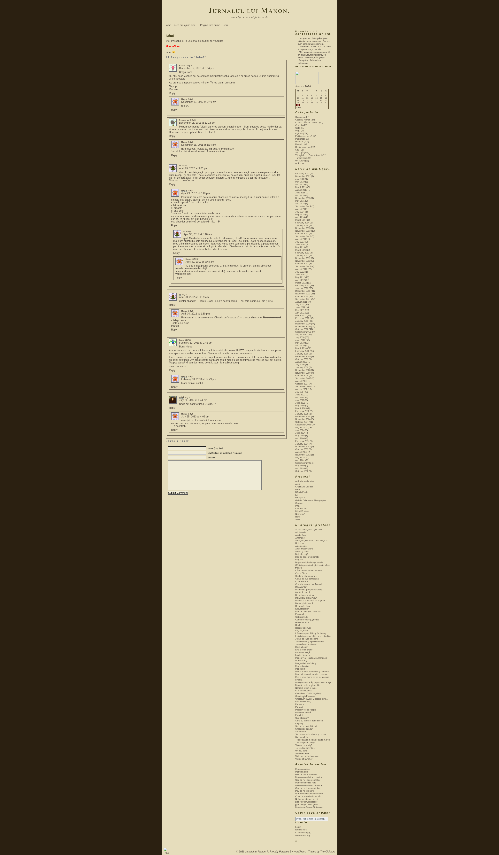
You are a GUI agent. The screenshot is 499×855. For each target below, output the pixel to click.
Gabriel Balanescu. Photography (310, 500)
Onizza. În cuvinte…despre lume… (311, 699)
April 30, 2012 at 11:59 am (194, 297)
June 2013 (300, 244)
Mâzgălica (300, 669)
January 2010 (301, 354)
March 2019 (301, 187)
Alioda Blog (300, 535)
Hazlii (297, 625)
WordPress (300, 851)
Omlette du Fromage (305, 696)
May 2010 (300, 343)
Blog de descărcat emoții (307, 557)
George (299, 503)
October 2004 (301, 422)
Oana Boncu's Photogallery (308, 693)
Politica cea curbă (303, 136)
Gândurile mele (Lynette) (307, 619)
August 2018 (301, 190)
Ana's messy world (304, 549)
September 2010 (303, 332)
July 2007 (299, 392)
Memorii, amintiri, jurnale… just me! (311, 674)
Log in (298, 827)
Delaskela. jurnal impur (306, 598)
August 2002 (301, 457)
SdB (297, 150)
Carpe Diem (301, 573)
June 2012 (300, 274)
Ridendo (299, 144)
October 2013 (301, 233)
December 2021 (303, 176)
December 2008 (303, 370)
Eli (296, 495)
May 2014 (300, 214)
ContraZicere (301, 581)
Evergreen (300, 497)
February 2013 (302, 253)
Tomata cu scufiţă (303, 745)
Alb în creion (301, 532)
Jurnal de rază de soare (306, 639)
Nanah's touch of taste (306, 688)
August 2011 (301, 302)
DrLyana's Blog (302, 606)
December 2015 (303, 198)
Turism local (301, 158)
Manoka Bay (301, 660)
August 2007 (301, 389)
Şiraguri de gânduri (304, 729)
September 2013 (303, 236)
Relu (297, 517)
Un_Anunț (300, 160)
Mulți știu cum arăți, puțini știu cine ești (313, 682)
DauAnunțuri (301, 587)
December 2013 (303, 228)
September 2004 (303, 425)
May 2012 (300, 277)
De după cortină (302, 592)
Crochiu (299, 125)
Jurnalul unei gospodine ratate (309, 641)
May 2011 (299, 310)
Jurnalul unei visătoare (306, 644)
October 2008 (301, 375)
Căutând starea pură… (306, 576)
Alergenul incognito (309, 802)
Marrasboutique (302, 666)
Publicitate (300, 139)
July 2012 (299, 272)
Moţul (297, 130)
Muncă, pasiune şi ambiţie (307, 685)
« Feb (298, 107)
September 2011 (303, 299)
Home (168, 25)
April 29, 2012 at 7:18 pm (195, 193)
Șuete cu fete (301, 737)
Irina (297, 506)
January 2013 (301, 255)
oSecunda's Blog (303, 701)
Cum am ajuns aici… (185, 25)
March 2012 (301, 283)
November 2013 (303, 231)
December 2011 (302, 291)
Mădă (181, 397)
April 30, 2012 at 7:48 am (200, 261)
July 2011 (299, 304)
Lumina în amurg (303, 655)
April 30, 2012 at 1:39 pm (195, 313)
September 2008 (303, 378)
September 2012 (303, 266)
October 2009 (301, 359)
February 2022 (302, 173)
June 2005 (300, 403)
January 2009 (301, 367)
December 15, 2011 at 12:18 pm (197, 122)
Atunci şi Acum (302, 551)
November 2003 (303, 446)
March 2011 (300, 315)
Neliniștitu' (300, 514)
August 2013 (301, 239)
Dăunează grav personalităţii (308, 589)
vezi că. (315, 799)
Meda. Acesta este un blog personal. (312, 671)
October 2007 (301, 384)
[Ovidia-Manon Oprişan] (307, 83)
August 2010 (301, 334)
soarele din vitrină (312, 796)
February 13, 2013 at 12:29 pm (198, 379)
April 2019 (300, 184)
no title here (310, 782)
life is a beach (301, 647)
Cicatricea (300, 117)
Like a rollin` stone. (304, 650)
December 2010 (303, 324)
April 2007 (300, 397)
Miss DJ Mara (302, 511)
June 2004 (300, 433)
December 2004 (303, 416)
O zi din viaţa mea (303, 690)
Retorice (299, 141)
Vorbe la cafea (302, 753)
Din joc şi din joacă (304, 603)
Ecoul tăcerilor (302, 609)
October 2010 (301, 329)
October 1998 (301, 471)
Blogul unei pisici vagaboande (309, 562)
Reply (172, 93)
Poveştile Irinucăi (303, 712)
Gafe (297, 128)
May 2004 (300, 435)
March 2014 (301, 220)
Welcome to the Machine (307, 756)
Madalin (299, 807)
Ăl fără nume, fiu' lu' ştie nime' (309, 529)
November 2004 (303, 419)
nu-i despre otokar (314, 777)
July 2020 (299, 179)
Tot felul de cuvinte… (305, 748)
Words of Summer (303, 759)
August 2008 (301, 381)
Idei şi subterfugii (303, 628)
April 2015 (300, 203)
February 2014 (302, 223)
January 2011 (301, 321)
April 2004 (300, 438)
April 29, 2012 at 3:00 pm (193, 168)
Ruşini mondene (303, 147)
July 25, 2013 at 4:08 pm (195, 416)
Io (180, 166)
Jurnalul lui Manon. (249, 10)
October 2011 (301, 296)
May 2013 (300, 247)
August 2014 (301, 209)
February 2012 (302, 285)
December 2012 (303, 258)
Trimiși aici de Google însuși (308, 155)
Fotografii (299, 614)
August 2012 (301, 269)
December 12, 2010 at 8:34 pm (196, 68)
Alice (297, 484)
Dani (297, 489)
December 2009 (303, 356)
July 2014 (299, 212)
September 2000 (303, 463)
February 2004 (302, 441)
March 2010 (301, 348)
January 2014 (301, 225)
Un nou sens (301, 751)
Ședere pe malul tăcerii (306, 726)
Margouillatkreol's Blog (305, 663)
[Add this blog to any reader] (165, 852)
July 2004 (299, 430)
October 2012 (301, 263)
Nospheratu (184, 120)
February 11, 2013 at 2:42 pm (195, 342)
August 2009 (301, 362)
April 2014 (300, 217)
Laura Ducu (300, 508)
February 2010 (302, 351)
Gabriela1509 (301, 617)
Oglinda (299, 133)
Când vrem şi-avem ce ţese (308, 570)
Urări (297, 163)
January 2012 (301, 288)
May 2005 (300, 405)
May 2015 (300, 201)
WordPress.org (302, 835)
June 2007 (300, 394)
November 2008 (303, 373)
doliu (307, 769)
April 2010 (300, 345)
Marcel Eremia (302, 793)
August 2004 (301, 427)
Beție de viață (301, 554)
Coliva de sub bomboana (307, 579)
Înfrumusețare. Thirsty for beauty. (311, 633)
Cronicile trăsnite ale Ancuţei (308, 584)
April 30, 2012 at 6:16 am (197, 234)
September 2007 (303, 386)
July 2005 (299, 400)
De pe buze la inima (304, 595)
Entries (301, 829)
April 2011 (299, 313)
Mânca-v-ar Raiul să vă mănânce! (311, 658)
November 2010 (303, 326)
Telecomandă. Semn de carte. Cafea (312, 740)
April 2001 (300, 460)
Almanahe (300, 538)
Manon (184, 99)
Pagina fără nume (210, 25)
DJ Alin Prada (301, 492)
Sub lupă (299, 152)
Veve (297, 519)
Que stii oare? (302, 718)
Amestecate (301, 546)
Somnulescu (301, 731)
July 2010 (299, 337)
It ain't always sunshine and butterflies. (313, 636)
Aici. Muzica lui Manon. (306, 481)
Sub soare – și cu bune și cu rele (310, 734)
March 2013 (301, 250)
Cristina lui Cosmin (304, 487)
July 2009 (299, 364)
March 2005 (301, 408)
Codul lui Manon (302, 120)
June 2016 (300, 192)
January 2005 (301, 414)
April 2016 (300, 195)
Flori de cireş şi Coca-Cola (307, 611)
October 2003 (301, 449)
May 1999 (300, 465)
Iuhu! (225, 25)
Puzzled (299, 715)
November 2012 (303, 261)
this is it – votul (310, 774)
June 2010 (300, 340)
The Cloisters (327, 851)
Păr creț (299, 707)
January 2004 (301, 444)
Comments (303, 832)
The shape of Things (305, 742)
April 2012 (300, 280)
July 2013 (299, 242)
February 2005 (302, 411)
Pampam (299, 704)
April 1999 (300, 468)
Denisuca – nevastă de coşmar (310, 600)
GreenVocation (302, 622)
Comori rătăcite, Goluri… (307, 122)
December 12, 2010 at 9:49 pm (198, 101)
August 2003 (301, 452)
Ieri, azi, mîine (301, 630)
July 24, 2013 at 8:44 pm (193, 400)
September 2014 (303, 206)
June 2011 (300, 307)
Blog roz (299, 559)
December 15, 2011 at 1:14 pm (198, 144)
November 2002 (303, 455)
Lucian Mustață (302, 652)
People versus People (305, 710)
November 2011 (302, 293)
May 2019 (300, 182)
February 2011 (302, 318)
